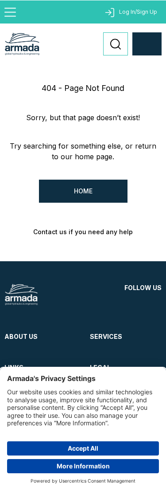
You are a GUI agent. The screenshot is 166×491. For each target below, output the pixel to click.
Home (83, 191)
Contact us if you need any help (83, 232)
